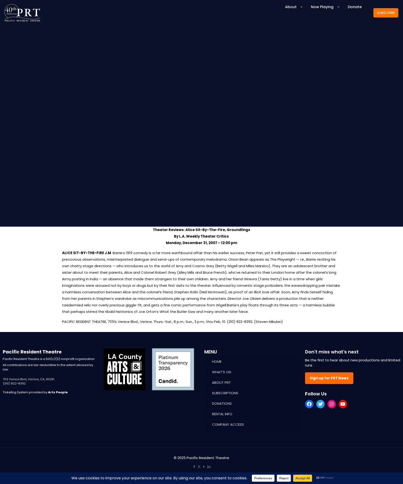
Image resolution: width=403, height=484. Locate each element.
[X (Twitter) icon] (199, 466)
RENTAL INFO (222, 413)
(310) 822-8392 (14, 383)
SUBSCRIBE (386, 12)
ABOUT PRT (221, 382)
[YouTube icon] (204, 466)
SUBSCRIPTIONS (225, 393)
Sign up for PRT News (329, 378)
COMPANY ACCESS (228, 424)
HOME (217, 361)
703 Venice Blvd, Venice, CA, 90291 (28, 379)
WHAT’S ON (221, 372)
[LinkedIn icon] (209, 466)
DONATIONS (222, 403)
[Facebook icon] (194, 466)
